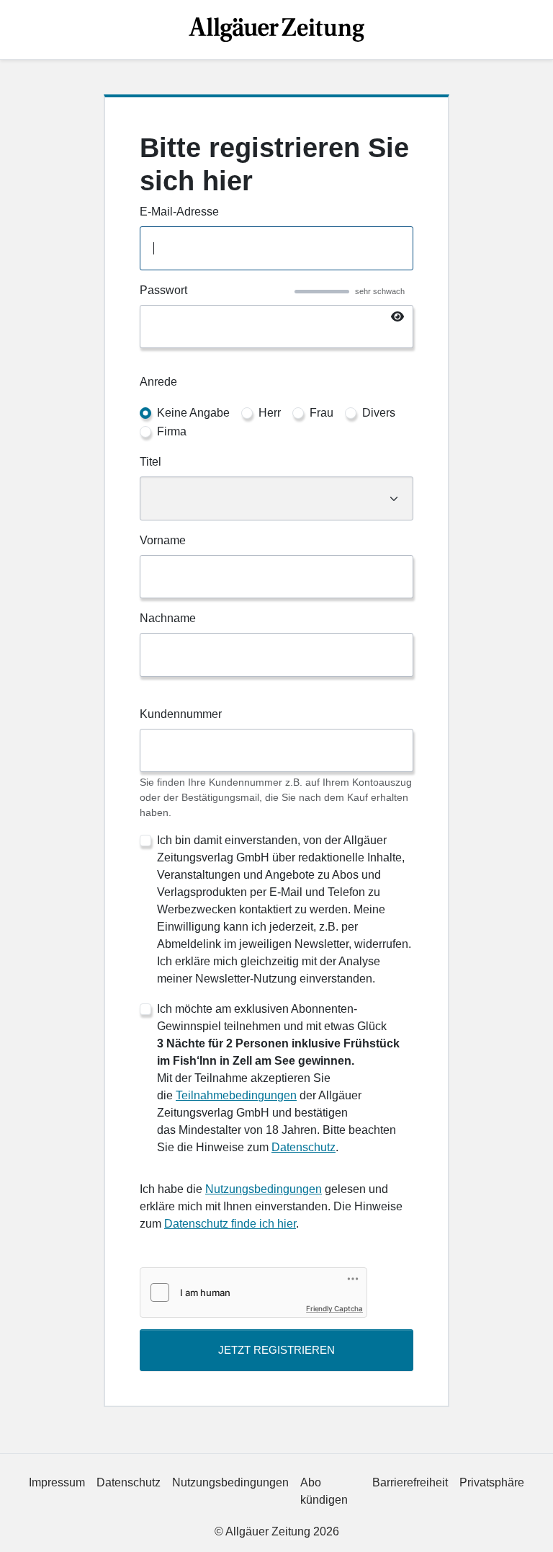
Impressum (57, 1482)
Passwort (163, 290)
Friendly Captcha (334, 1308)
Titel (150, 462)
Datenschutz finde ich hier (230, 1224)
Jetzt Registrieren (276, 1350)
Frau (321, 413)
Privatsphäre (491, 1482)
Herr (269, 413)
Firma (171, 431)
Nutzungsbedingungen (263, 1189)
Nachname (168, 618)
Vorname (163, 540)
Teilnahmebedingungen (236, 1095)
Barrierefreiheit (410, 1482)
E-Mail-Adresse (179, 211)
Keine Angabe (193, 413)
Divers (378, 413)
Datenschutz (303, 1147)
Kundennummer (181, 714)
